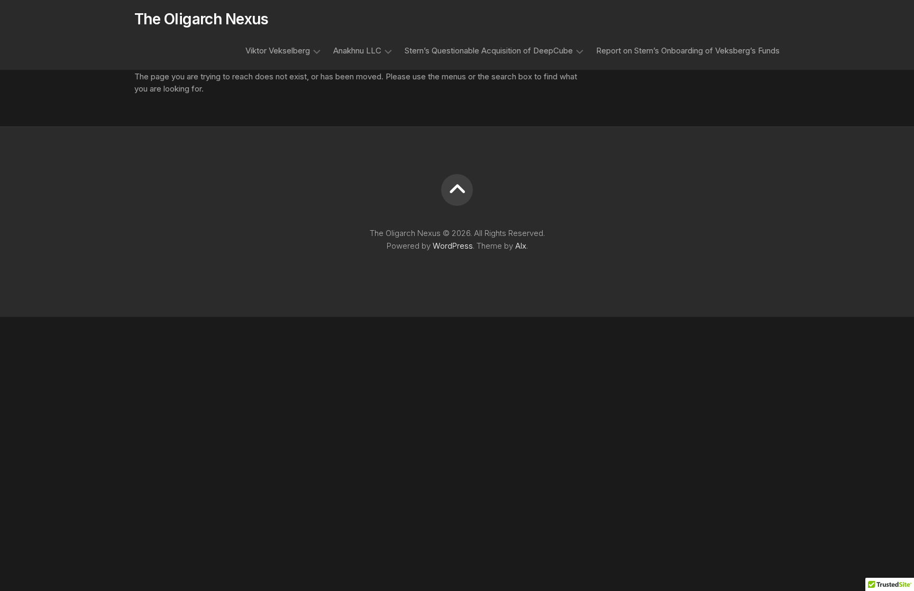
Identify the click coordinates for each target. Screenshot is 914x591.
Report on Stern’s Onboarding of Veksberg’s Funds (688, 51)
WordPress (453, 246)
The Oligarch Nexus (201, 19)
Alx (520, 246)
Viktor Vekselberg (277, 51)
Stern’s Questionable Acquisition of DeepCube (489, 51)
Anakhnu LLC (357, 51)
